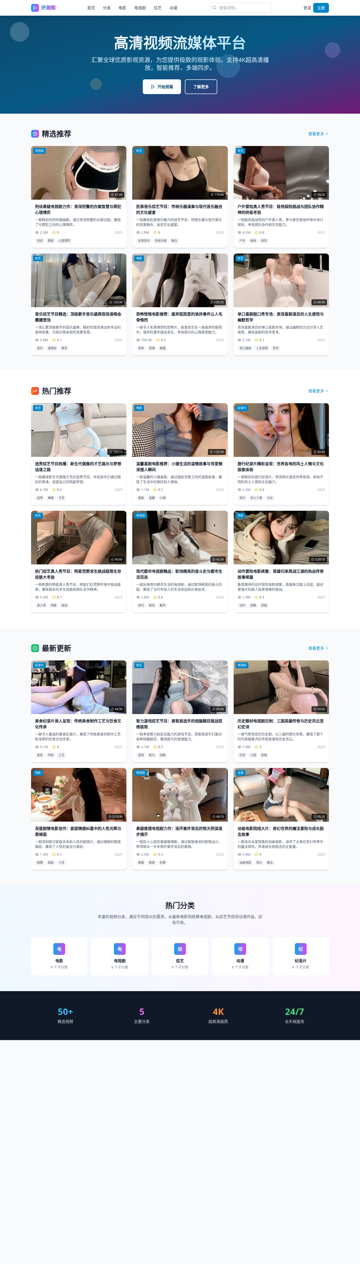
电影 (122, 8)
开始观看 (165, 86)
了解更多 (201, 86)
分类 (107, 8)
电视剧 (140, 8)
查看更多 (316, 133)
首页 (91, 8)
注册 (321, 8)
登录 (307, 8)
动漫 (173, 8)
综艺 (158, 8)
